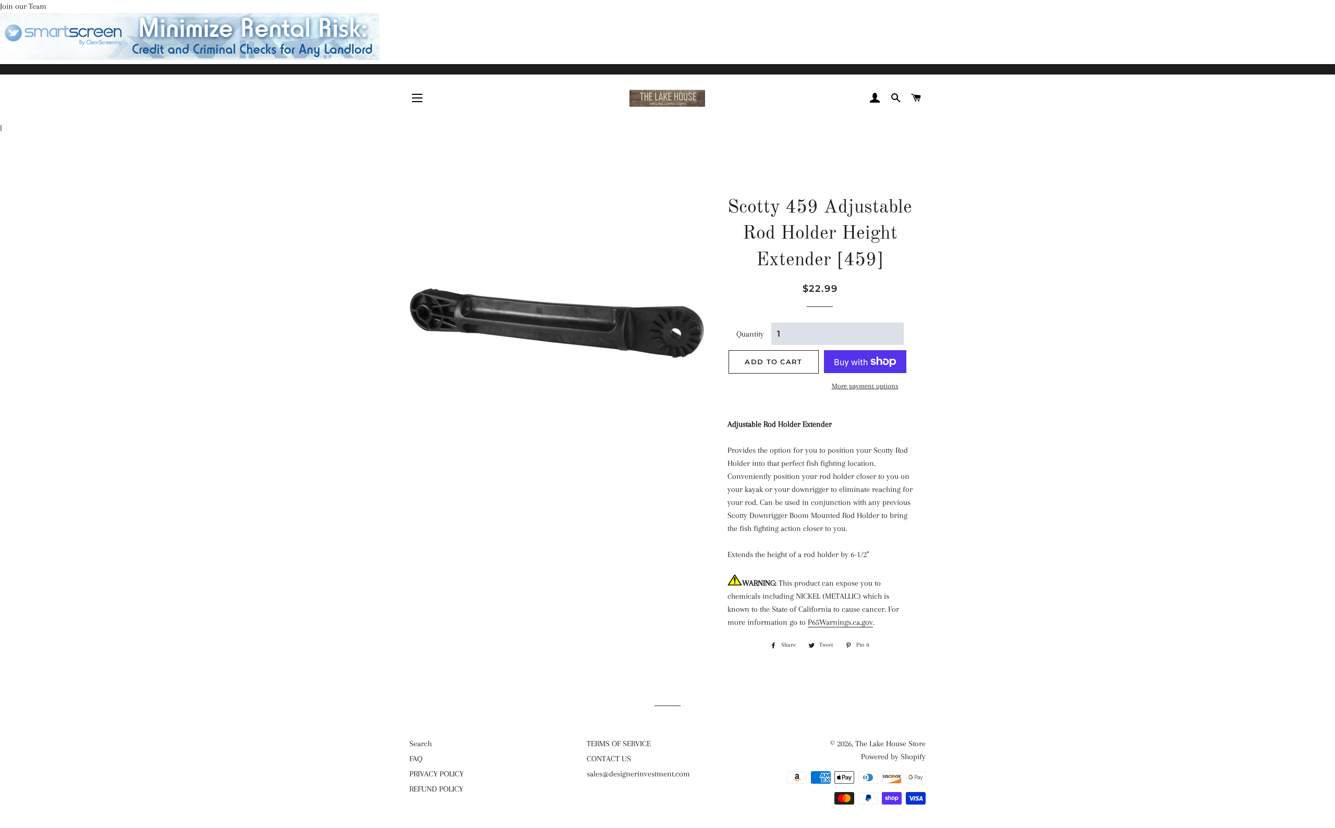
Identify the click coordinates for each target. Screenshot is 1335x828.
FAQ (415, 758)
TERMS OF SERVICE (619, 743)
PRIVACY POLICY (436, 773)
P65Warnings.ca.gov (840, 622)
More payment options (865, 386)
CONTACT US (609, 758)
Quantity (750, 334)
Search (420, 743)
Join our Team (23, 6)
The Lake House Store (890, 743)
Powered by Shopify (893, 756)
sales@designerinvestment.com (638, 773)
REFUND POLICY (436, 789)
